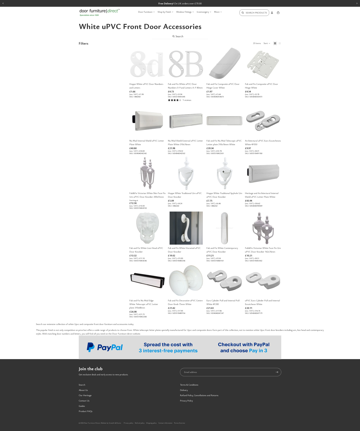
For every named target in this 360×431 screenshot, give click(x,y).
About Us (83, 390)
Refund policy (140, 423)
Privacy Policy (186, 400)
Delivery (184, 390)
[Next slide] (357, 3)
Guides (82, 406)
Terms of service (179, 423)
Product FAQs (85, 411)
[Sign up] (277, 372)
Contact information (165, 423)
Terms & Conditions (189, 384)
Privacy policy (128, 423)
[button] (267, 43)
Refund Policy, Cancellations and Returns (199, 395)
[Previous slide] (3, 3)
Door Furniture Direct (92, 423)
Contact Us (84, 400)
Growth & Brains (115, 423)
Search (82, 384)
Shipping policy (151, 423)
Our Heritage (85, 395)
